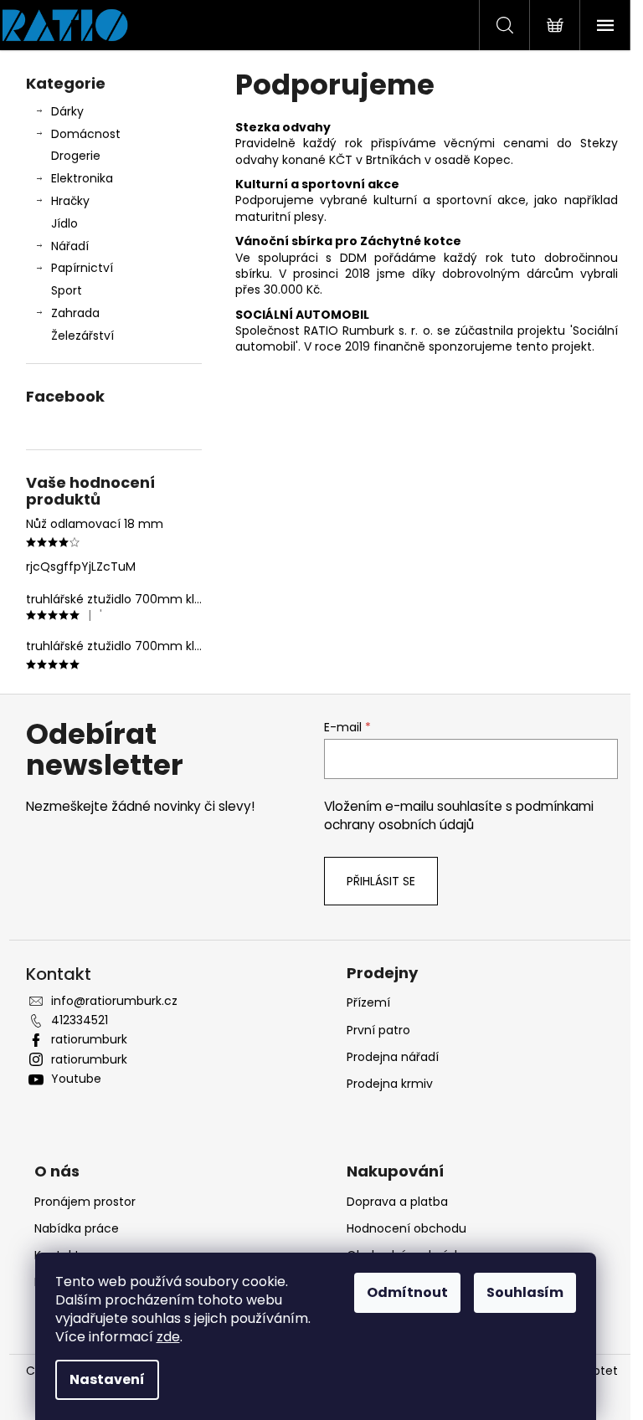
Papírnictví (82, 267)
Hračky (70, 200)
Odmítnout (407, 1292)
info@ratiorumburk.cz (114, 1000)
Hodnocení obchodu (406, 1228)
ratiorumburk (89, 1039)
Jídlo (64, 223)
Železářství (82, 335)
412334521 (79, 1020)
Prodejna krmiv (390, 1083)
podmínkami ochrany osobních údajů (459, 815)
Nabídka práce (76, 1228)
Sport (66, 290)
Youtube (76, 1078)
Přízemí (368, 1002)
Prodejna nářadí (393, 1056)
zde (168, 1336)
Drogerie (75, 155)
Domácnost (86, 134)
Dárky (67, 111)
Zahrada (75, 313)
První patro (378, 1030)
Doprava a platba (397, 1201)
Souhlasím (524, 1292)
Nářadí (70, 246)
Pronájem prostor (85, 1201)
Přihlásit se (381, 881)
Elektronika (82, 178)
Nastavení (107, 1379)
